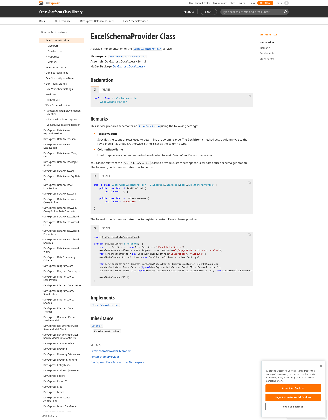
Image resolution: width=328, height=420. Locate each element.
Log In (279, 3)
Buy (191, 3)
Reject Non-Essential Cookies (293, 397)
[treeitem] (57, 40)
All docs (189, 12)
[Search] (285, 12)
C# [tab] (95, 89)
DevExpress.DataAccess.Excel (97, 21)
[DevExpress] (49, 3)
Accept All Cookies (293, 388)
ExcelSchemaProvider (135, 21)
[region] (293, 389)
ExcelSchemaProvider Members (111, 351)
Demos (251, 3)
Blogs (232, 3)
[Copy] (249, 96)
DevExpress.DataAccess (128, 66)
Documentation (220, 3)
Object (96, 325)
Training (241, 3)
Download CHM (50, 415)
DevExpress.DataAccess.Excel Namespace (117, 362)
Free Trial (265, 3)
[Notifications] (286, 3)
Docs (42, 21)
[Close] (321, 365)
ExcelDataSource (149, 126)
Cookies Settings (293, 406)
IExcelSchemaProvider (147, 48)
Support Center (202, 3)
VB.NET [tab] (106, 89)
